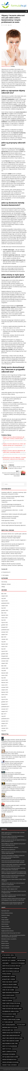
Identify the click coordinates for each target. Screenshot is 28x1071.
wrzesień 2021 (4, 632)
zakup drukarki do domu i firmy (10, 1043)
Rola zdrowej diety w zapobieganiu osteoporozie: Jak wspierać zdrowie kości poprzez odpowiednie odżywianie (13, 774)
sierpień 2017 (4, 711)
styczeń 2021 (4, 651)
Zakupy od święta (5, 926)
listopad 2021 (4, 627)
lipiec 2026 (3, 593)
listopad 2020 (4, 656)
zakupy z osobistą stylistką (9, 1051)
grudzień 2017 (4, 701)
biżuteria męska (21, 960)
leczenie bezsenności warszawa (10, 987)
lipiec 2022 (3, 612)
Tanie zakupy (4, 917)
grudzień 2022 (4, 610)
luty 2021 (3, 649)
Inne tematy (4, 581)
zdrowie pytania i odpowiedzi (9, 1065)
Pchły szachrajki (8, 796)
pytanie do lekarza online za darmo (11, 1019)
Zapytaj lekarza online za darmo (10, 1056)
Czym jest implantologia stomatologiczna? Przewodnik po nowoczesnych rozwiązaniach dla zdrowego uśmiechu (12, 506)
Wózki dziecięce (4, 924)
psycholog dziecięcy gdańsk (9, 1014)
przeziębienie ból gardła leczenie (10, 1011)
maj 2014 (3, 730)
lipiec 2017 (3, 713)
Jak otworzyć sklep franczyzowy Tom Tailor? (11, 523)
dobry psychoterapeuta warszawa (10, 968)
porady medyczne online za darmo (10, 1006)
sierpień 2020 (4, 663)
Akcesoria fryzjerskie (6, 928)
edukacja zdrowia (6, 973)
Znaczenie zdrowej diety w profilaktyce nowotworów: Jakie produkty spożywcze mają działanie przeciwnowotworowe (13, 857)
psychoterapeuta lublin (8, 1016)
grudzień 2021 (4, 625)
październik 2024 (5, 603)
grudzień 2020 (4, 653)
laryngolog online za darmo (9, 984)
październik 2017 (5, 706)
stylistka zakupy (21, 1024)
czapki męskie (5, 963)
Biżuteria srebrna (5, 943)
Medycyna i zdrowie (6, 584)
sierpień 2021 (4, 634)
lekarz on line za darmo (8, 989)
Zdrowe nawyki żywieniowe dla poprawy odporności (13, 525)
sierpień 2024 (4, 605)
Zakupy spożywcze (5, 922)
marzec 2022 (4, 617)
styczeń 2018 (4, 699)
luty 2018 (3, 697)
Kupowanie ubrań (5, 910)
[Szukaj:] (14, 484)
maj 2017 (3, 716)
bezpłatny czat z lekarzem (8, 960)
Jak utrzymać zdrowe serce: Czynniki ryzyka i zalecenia (13, 533)
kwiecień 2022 (4, 615)
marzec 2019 (4, 685)
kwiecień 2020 (4, 673)
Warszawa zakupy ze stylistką (9, 1027)
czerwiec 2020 (4, 668)
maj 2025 (3, 598)
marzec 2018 (4, 694)
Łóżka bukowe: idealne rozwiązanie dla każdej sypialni (13, 514)
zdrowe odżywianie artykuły (9, 1059)
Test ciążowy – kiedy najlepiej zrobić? (9, 889)
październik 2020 (5, 658)
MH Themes (22, 1069)
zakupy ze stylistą (6, 1048)
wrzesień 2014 (4, 721)
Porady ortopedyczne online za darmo (12, 1008)
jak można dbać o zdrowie (8, 976)
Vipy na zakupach (5, 947)
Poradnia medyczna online (9, 998)
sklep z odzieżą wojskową (8, 1024)
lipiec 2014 (3, 725)
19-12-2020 (5, 25)
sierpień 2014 (4, 723)
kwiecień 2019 (4, 682)
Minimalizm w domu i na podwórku (8, 939)
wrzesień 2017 (4, 709)
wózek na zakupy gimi (7, 1030)
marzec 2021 (4, 646)
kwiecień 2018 (4, 692)
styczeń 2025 (4, 600)
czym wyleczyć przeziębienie (18, 963)
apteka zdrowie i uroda (8, 955)
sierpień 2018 (4, 689)
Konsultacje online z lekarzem (10, 981)
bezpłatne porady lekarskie (9, 957)
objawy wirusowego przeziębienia (10, 992)
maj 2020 (3, 670)
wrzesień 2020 (4, 661)
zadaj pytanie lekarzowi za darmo (10, 1040)
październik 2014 (5, 718)
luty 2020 (3, 677)
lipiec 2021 (3, 637)
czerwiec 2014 (4, 728)
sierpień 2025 (4, 596)
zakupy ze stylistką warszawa (9, 1046)
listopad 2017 (4, 704)
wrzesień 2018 (4, 687)
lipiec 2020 (3, 665)
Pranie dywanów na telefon (7, 520)
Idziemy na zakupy (5, 915)
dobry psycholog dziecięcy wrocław (11, 965)
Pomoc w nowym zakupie (8, 995)
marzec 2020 (4, 675)
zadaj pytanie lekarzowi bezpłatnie (11, 1035)
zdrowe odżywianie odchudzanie (10, 1062)
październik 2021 (5, 629)
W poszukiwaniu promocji (7, 913)
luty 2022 (3, 620)
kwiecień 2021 (4, 644)
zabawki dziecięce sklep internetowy (11, 1032)
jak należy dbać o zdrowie (8, 979)
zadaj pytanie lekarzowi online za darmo (12, 1038)
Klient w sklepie (4, 941)
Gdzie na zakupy (5, 945)
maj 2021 (3, 641)
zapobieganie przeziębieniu (9, 1054)
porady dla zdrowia (7, 1000)
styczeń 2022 (4, 622)
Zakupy (3, 586)
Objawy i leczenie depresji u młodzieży (9, 847)
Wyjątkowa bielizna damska (7, 930)
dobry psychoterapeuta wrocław (10, 971)
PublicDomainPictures (5, 66)
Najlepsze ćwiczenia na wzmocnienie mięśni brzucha (13, 556)
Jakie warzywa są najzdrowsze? (8, 849)
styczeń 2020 (4, 680)
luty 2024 (3, 608)
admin (10, 25)
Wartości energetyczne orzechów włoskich (10, 886)
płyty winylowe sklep (7, 1022)
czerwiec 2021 (4, 639)
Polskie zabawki (4, 919)
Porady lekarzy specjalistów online (11, 1003)
